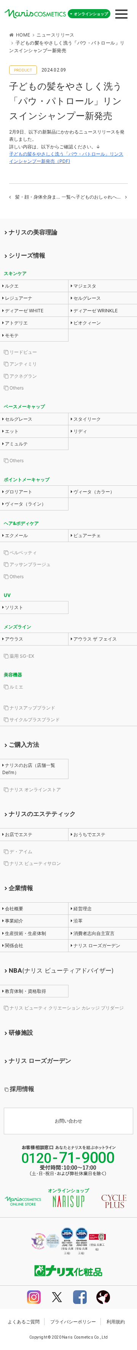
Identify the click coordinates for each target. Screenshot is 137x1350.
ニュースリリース (56, 35)
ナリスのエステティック (41, 813)
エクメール (16, 535)
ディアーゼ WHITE (23, 310)
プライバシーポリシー (73, 1322)
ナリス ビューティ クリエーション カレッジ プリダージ (66, 1008)
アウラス (13, 639)
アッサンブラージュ (29, 564)
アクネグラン (22, 376)
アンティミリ (22, 364)
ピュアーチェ (86, 535)
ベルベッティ (22, 552)
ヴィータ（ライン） (25, 504)
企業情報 (20, 888)
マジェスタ (84, 286)
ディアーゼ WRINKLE (95, 310)
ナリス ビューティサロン (34, 863)
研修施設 (20, 1032)
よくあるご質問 (24, 1322)
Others (16, 388)
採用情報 (21, 1088)
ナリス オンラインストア (34, 789)
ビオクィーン (86, 323)
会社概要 (13, 908)
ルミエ (15, 687)
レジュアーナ (18, 298)
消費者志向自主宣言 (93, 933)
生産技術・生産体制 (25, 933)
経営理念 (82, 908)
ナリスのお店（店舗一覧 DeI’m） (28, 768)
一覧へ (68, 197)
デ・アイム (20, 851)
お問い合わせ (68, 1121)
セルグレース (86, 298)
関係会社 (13, 945)
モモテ (11, 335)
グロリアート (18, 492)
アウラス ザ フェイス (94, 639)
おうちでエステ (88, 834)
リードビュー (22, 352)
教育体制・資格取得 (25, 991)
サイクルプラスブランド (34, 719)
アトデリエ (16, 323)
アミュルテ (16, 444)
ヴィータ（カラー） (93, 492)
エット (11, 431)
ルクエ (11, 286)
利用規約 (116, 1322)
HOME (23, 35)
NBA (60, 970)
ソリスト (13, 607)
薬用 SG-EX (21, 656)
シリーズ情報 (26, 255)
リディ (79, 431)
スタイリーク (86, 419)
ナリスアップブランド (31, 708)
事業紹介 (13, 921)
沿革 (77, 921)
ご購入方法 (23, 744)
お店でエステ (18, 834)
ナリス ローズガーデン (96, 945)
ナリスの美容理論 (32, 232)
